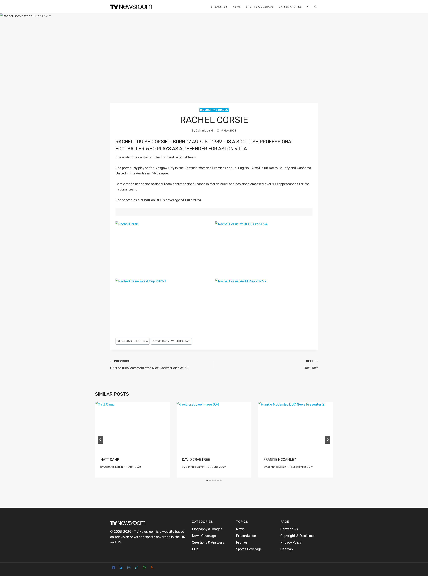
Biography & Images (214, 110)
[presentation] (132, 427)
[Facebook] (113, 567)
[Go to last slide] (100, 440)
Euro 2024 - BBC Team (132, 341)
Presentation (246, 536)
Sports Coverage (260, 6)
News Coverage (204, 536)
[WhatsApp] (144, 567)
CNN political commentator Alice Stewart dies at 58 (149, 365)
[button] (164, 248)
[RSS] (152, 567)
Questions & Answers (208, 542)
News (237, 6)
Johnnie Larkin (205, 130)
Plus (195, 549)
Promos (242, 542)
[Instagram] (129, 567)
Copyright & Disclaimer (297, 536)
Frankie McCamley (279, 460)
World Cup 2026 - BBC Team (171, 341)
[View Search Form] (315, 6)
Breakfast (219, 6)
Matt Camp (109, 460)
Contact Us (289, 529)
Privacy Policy (291, 542)
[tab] (207, 480)
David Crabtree (196, 460)
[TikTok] (136, 567)
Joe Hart (311, 365)
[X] (121, 567)
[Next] (327, 440)
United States (290, 6)
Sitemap (286, 549)
